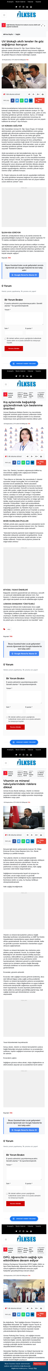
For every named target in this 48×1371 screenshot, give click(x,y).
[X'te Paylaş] (17, 100)
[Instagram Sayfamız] (23, 7)
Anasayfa (10, 2)
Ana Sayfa (9, 34)
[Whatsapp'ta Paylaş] (22, 100)
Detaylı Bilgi (32, 1368)
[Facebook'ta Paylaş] (12, 100)
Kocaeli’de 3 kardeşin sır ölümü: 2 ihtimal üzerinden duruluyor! (41, 395)
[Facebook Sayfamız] (19, 7)
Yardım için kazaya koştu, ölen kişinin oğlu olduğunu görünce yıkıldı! (32, 395)
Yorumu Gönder (13, 348)
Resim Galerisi (20, 2)
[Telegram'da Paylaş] (26, 100)
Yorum (7, 310)
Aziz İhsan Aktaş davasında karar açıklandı (26, 395)
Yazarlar (38, 2)
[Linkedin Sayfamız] (27, 7)
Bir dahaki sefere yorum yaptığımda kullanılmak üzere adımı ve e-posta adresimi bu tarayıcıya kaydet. (24, 340)
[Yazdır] (43, 94)
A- (34, 94)
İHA (27, 59)
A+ (38, 94)
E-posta (28, 328)
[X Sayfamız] (16, 7)
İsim (7, 328)
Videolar (30, 2)
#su (9, 629)
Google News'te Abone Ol (25, 275)
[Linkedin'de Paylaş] (31, 100)
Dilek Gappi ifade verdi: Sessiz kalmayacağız (22, 395)
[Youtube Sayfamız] (31, 7)
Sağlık (18, 34)
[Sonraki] (44, 26)
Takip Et (40, 100)
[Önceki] (41, 26)
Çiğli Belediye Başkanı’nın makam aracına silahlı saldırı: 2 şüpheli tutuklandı (24, 26)
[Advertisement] (24, 208)
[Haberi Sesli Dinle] (29, 94)
